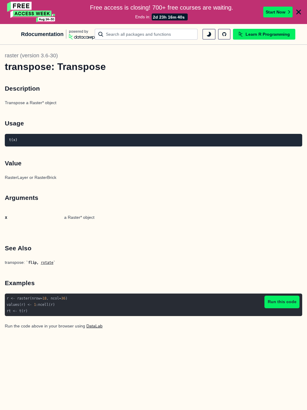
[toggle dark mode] (209, 34)
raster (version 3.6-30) (31, 56)
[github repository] (224, 34)
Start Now (275, 12)
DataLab (94, 326)
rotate (47, 263)
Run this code (282, 301)
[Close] (299, 12)
